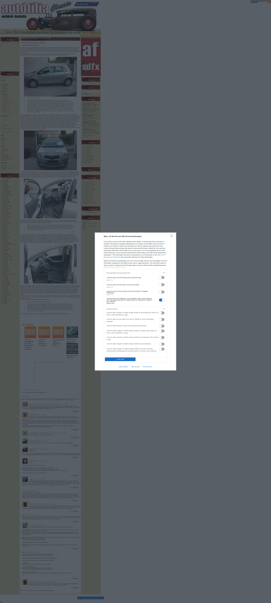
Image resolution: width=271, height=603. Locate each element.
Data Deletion (123, 367)
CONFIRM (120, 359)
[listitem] (135, 273)
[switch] (162, 277)
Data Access (135, 367)
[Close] (172, 237)
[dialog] (135, 301)
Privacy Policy (147, 367)
